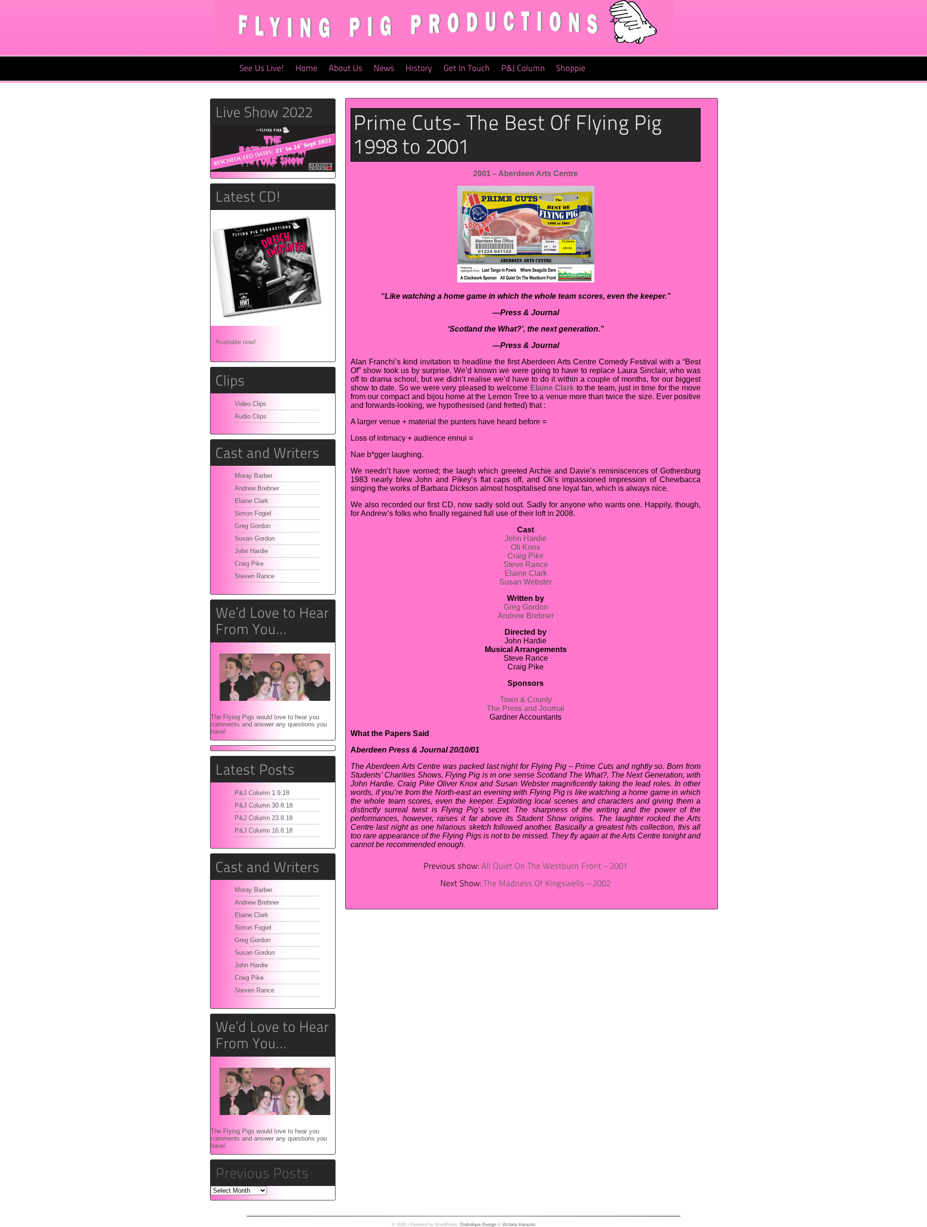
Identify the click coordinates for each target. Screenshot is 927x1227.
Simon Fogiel (253, 513)
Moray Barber (253, 475)
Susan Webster (525, 582)
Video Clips (251, 403)
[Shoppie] (570, 68)
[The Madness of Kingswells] (547, 884)
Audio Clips (251, 416)
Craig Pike (249, 563)
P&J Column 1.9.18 (262, 792)
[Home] (307, 68)
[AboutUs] (345, 68)
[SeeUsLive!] (262, 68)
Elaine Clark (251, 500)
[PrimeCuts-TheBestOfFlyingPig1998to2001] (526, 134)
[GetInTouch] (467, 68)
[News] (384, 68)
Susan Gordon (255, 538)
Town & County (526, 700)
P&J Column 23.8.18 (264, 818)
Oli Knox (525, 547)
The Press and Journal (525, 708)
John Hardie (251, 551)
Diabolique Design (478, 1224)
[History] (419, 68)
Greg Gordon (252, 526)
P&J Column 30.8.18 (264, 805)
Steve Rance (526, 564)
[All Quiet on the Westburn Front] (554, 866)
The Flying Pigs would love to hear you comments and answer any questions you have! (269, 724)
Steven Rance (254, 576)
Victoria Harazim (518, 1224)
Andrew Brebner (257, 488)
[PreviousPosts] (262, 1173)
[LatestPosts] (273, 769)
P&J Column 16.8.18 (264, 830)
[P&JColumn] (523, 68)
